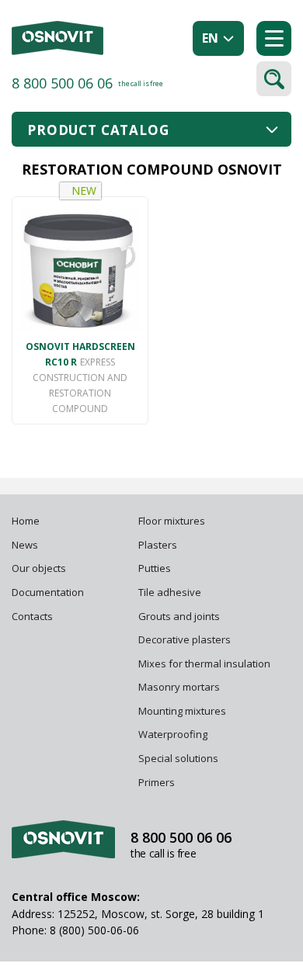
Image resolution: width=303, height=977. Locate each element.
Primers (156, 782)
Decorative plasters (184, 639)
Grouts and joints (179, 616)
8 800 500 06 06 (62, 83)
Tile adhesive (171, 592)
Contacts (32, 616)
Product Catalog (98, 130)
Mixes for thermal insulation (204, 663)
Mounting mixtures (182, 711)
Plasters (157, 545)
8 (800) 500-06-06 (94, 930)
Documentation (48, 592)
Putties (154, 568)
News (25, 545)
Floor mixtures (171, 521)
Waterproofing (174, 734)
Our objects (39, 568)
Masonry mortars (179, 687)
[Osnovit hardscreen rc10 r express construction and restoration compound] (80, 270)
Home (26, 521)
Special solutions (178, 758)
